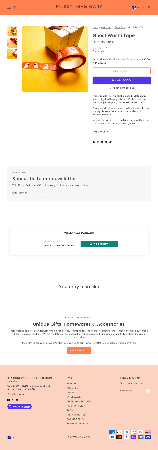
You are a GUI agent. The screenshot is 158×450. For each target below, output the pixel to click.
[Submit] (45, 193)
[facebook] (8, 400)
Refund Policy (76, 406)
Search (71, 383)
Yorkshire (105, 330)
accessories (92, 334)
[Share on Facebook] (93, 142)
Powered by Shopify (79, 437)
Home (95, 27)
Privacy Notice (76, 414)
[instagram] (12, 400)
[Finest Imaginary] (79, 7)
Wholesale (74, 397)
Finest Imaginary (103, 42)
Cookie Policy (75, 419)
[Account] (143, 7)
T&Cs (70, 410)
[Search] (15, 7)
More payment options (121, 88)
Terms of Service (77, 423)
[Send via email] (106, 142)
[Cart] (149, 7)
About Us (72, 388)
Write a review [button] (99, 244)
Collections (106, 27)
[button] (110, 142)
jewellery (46, 330)
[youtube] (17, 400)
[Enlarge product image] (55, 59)
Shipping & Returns (79, 401)
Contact (72, 392)
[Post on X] (98, 142)
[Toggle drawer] (9, 8)
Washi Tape (119, 27)
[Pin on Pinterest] (102, 142)
